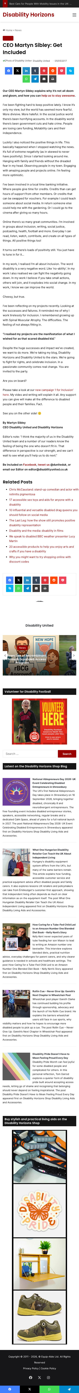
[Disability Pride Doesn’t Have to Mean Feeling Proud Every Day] (16, 1079)
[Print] (52, 79)
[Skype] (70, 71)
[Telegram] (35, 79)
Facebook (29, 464)
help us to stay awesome (58, 95)
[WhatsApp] (26, 79)
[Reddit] (52, 71)
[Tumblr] (35, 71)
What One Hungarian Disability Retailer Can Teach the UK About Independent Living (52, 853)
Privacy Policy (31, 1368)
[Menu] (74, 16)
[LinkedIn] (26, 71)
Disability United (41, 60)
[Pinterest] (44, 71)
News (18, 30)
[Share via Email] (44, 79)
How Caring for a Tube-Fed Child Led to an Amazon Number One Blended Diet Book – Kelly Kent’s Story (54, 928)
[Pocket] (61, 71)
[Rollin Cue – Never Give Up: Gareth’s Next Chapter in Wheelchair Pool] (16, 1016)
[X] (17, 71)
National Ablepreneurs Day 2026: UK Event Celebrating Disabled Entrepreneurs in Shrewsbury (54, 783)
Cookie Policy (48, 1368)
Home (8, 30)
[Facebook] (8, 71)
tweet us (44, 464)
